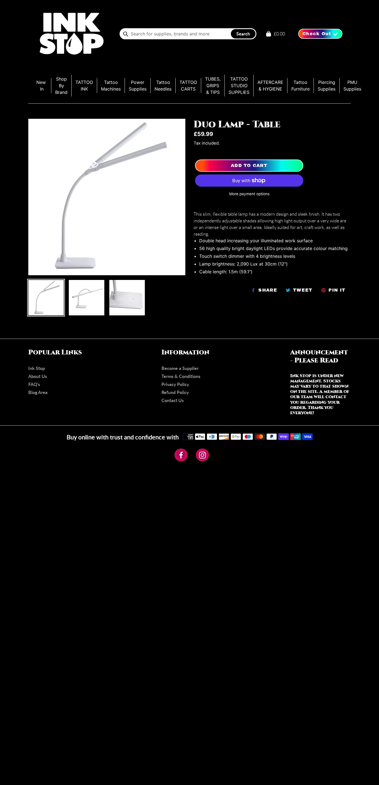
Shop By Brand (61, 85)
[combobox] (188, 33)
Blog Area (37, 392)
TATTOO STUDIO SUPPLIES (239, 85)
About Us (37, 376)
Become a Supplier (180, 368)
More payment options (249, 194)
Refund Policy (175, 392)
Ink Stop (36, 368)
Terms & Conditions (180, 376)
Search (243, 33)
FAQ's (34, 384)
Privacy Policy (175, 384)
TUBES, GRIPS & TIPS (213, 85)
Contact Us (172, 400)
